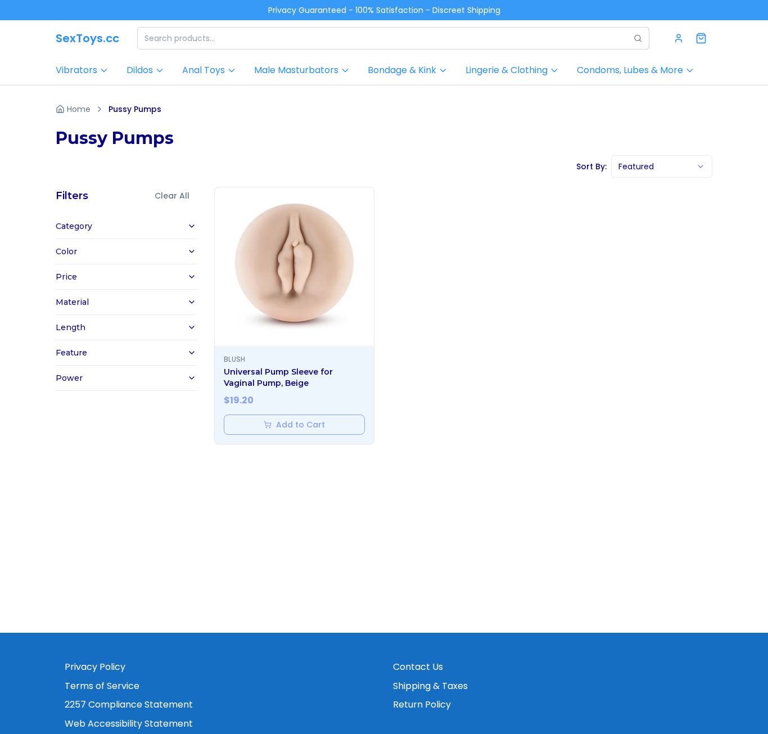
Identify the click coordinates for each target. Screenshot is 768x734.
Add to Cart (300, 424)
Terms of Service (102, 685)
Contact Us (418, 666)
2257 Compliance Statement (129, 704)
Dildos (140, 70)
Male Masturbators (296, 70)
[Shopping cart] (701, 38)
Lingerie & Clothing (507, 70)
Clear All (172, 195)
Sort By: (591, 166)
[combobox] (661, 166)
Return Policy (422, 704)
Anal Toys (203, 70)
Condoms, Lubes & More (630, 70)
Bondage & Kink (402, 70)
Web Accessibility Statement (129, 723)
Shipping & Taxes (430, 685)
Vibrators (76, 70)
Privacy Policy (95, 666)
